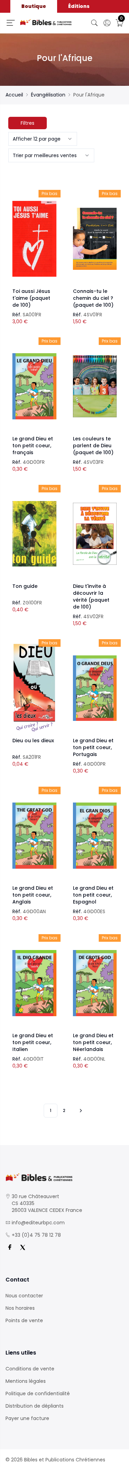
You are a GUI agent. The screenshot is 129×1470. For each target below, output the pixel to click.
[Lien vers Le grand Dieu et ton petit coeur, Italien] (34, 983)
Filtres (27, 123)
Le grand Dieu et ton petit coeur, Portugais (93, 747)
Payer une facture (27, 1418)
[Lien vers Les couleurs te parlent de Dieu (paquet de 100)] (95, 386)
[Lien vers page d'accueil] (46, 22)
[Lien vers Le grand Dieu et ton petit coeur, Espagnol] (95, 835)
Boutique (33, 6)
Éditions (78, 6)
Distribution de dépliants (35, 1405)
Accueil (14, 94)
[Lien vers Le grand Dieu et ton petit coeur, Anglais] (34, 835)
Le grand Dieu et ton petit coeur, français (32, 445)
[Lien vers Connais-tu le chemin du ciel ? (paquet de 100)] (95, 239)
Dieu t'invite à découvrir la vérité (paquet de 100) (91, 596)
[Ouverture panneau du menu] (11, 23)
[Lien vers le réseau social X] (22, 1247)
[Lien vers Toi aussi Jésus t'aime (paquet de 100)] (34, 239)
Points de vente (24, 1320)
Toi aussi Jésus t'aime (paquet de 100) (31, 298)
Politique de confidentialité (38, 1393)
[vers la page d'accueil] (64, 1177)
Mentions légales (26, 1381)
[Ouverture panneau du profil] (107, 23)
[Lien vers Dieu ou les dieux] (34, 688)
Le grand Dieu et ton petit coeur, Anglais (32, 895)
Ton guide (24, 586)
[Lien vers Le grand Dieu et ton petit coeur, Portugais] (95, 688)
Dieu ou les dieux (33, 740)
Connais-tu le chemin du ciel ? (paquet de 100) (93, 298)
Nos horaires (20, 1308)
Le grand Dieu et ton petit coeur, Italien (32, 1042)
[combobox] (42, 139)
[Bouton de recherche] (94, 23)
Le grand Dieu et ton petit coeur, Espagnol (93, 895)
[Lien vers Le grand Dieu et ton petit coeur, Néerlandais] (95, 983)
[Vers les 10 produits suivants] (80, 1110)
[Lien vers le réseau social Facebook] (10, 1247)
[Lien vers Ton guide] (34, 534)
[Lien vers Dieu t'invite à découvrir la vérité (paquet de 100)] (95, 534)
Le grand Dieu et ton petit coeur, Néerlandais (93, 1042)
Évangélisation (48, 94)
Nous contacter (24, 1295)
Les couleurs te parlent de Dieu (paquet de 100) (93, 445)
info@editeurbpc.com (38, 1222)
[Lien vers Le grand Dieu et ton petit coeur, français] (34, 386)
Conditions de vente (30, 1368)
